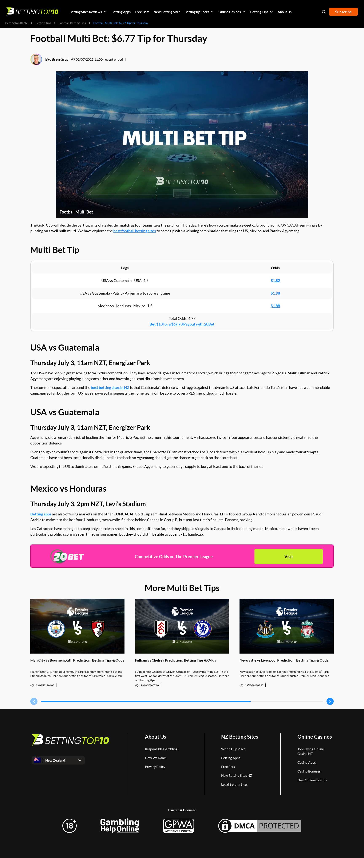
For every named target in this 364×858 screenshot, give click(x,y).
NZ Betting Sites (239, 737)
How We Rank (155, 758)
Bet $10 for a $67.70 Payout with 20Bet (182, 324)
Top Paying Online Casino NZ (310, 751)
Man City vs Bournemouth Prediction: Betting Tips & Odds (77, 660)
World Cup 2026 (233, 749)
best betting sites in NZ (110, 387)
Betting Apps (230, 758)
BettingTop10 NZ (16, 23)
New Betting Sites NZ (236, 775)
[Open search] (324, 12)
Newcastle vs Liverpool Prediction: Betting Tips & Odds (284, 660)
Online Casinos (314, 737)
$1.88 (275, 305)
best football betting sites (134, 230)
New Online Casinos (312, 780)
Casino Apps (306, 762)
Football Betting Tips (72, 23)
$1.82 (275, 280)
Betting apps (40, 514)
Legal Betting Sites (234, 784)
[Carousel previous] (33, 701)
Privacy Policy (155, 767)
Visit (288, 556)
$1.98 (275, 293)
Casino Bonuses (309, 771)
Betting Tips (43, 23)
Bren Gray (60, 59)
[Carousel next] (330, 701)
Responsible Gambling (161, 749)
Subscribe (343, 11)
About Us (155, 737)
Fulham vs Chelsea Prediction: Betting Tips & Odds (175, 660)
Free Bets (228, 767)
